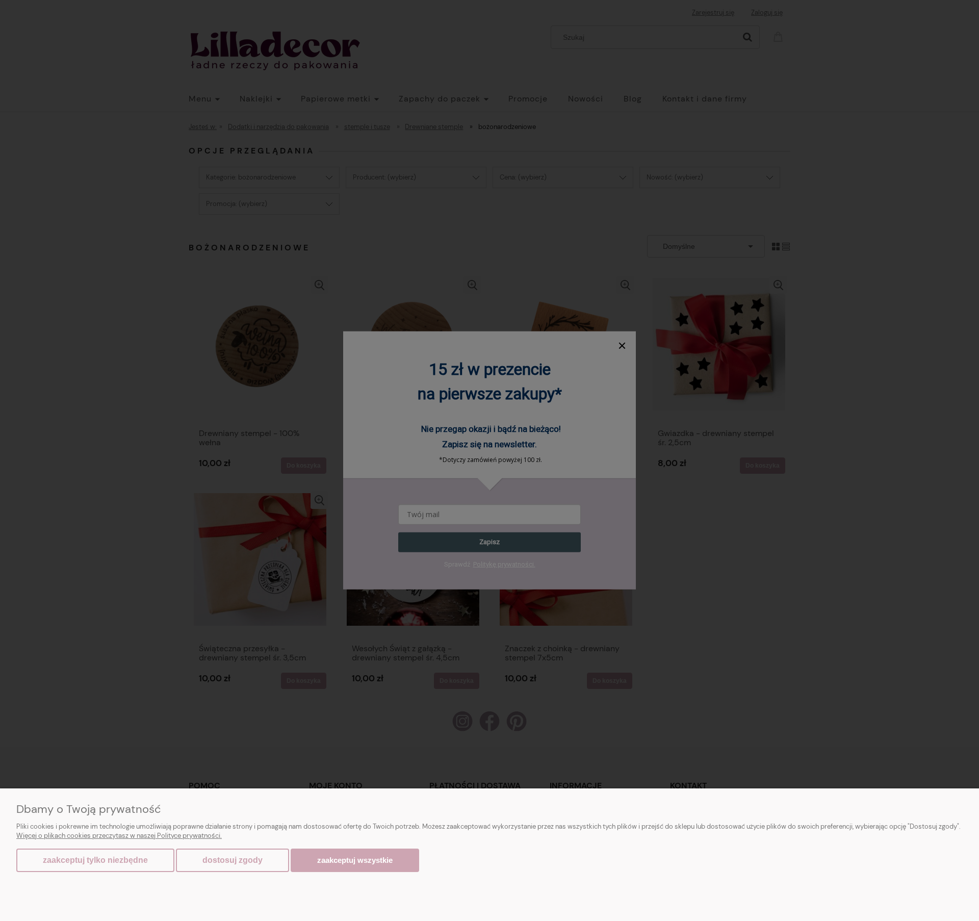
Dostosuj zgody (232, 860)
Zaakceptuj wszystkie (355, 860)
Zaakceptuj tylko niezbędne (95, 860)
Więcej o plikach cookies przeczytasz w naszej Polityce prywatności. (119, 835)
